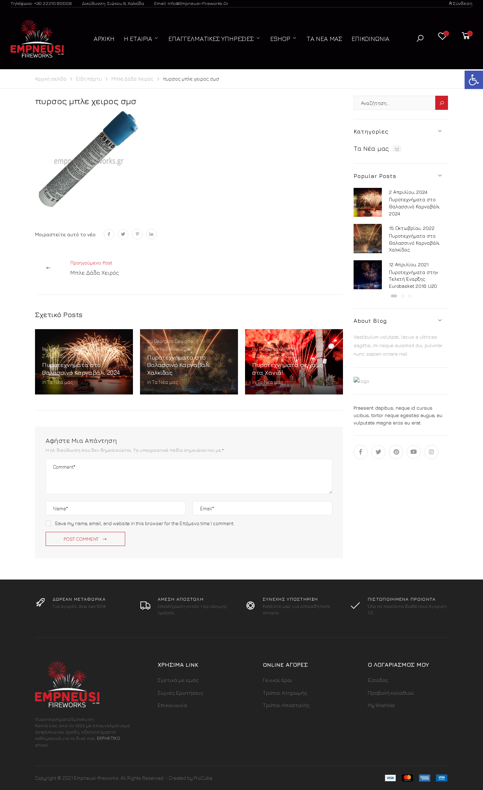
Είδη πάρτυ (89, 79)
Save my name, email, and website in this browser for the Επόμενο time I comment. (144, 523)
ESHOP (280, 38)
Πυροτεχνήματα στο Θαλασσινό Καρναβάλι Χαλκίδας (178, 365)
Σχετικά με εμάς (178, 680)
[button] (420, 38)
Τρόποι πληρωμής (285, 693)
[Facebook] (109, 234)
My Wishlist (381, 705)
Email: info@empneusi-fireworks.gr (191, 3)
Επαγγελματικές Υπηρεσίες (211, 38)
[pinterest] (396, 452)
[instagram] (431, 452)
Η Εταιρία (138, 38)
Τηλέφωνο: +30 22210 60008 (41, 3)
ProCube (203, 778)
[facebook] (361, 452)
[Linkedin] (151, 234)
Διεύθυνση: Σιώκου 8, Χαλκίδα (113, 3)
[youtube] (414, 452)
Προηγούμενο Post (94, 268)
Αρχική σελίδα (50, 79)
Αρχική (104, 38)
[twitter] (378, 452)
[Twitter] (123, 234)
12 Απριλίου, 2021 (409, 264)
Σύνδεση (462, 3)
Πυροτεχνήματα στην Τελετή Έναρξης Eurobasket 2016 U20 (413, 279)
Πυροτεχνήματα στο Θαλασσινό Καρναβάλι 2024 (81, 368)
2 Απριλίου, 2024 (60, 356)
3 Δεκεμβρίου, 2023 (274, 356)
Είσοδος (378, 680)
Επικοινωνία (370, 38)
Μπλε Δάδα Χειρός (132, 79)
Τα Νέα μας (324, 38)
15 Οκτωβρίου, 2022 (169, 348)
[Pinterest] (137, 234)
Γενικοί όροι (277, 680)
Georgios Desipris (68, 348)
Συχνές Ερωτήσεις (180, 693)
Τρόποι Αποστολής (286, 705)
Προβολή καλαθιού (391, 693)
